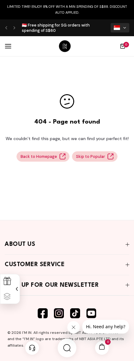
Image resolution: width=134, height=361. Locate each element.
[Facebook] (43, 313)
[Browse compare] (7, 297)
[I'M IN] (65, 46)
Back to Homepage (39, 156)
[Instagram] (59, 313)
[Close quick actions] (16, 288)
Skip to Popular (90, 156)
